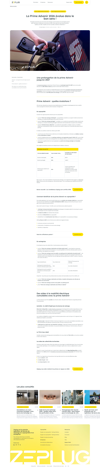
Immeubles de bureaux (45, 444)
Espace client (69, 2)
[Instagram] (16, 445)
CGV (68, 466)
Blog (66, 437)
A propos (67, 432)
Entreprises (42, 2)
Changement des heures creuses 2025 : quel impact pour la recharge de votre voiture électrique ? (71, 411)
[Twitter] (20, 445)
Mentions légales (49, 466)
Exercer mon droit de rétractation (72, 444)
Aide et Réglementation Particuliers (42, 11)
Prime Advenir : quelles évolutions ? (19, 83)
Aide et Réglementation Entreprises (58, 11)
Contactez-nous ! (77, 189)
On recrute (67, 434)
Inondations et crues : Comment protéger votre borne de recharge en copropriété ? (25, 411)
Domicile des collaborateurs (46, 442)
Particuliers (35, 2)
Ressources (50, 2)
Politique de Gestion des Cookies (58, 466)
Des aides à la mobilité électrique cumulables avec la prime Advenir (19, 87)
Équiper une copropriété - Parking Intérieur (49, 432)
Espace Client (68, 442)
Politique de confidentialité (41, 466)
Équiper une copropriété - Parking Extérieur (49, 434)
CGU (65, 466)
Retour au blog (13, 6)
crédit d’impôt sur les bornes (55, 309)
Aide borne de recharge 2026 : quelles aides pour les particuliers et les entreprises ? (47, 411)
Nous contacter (78, 2)
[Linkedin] (14, 445)
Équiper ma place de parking (46, 437)
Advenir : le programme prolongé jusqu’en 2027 (21, 80)
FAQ (66, 439)
